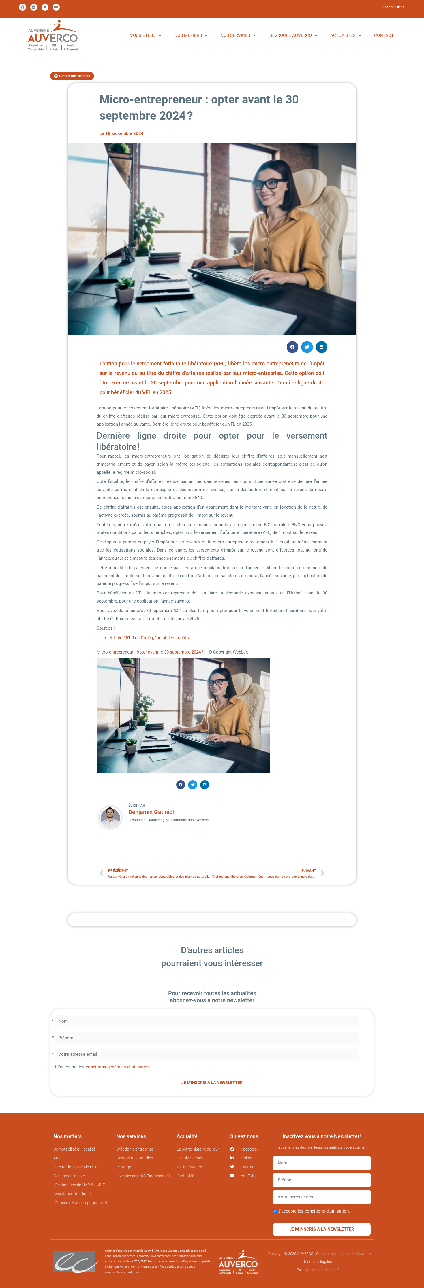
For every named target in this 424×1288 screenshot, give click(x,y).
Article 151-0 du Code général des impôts (150, 637)
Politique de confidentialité (318, 1270)
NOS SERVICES (235, 35)
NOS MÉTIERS (188, 35)
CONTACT (384, 35)
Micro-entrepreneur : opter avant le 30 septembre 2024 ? (150, 652)
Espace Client (393, 7)
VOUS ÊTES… (143, 35)
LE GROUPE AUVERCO (290, 35)
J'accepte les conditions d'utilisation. (314, 1211)
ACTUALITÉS (343, 35)
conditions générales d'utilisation (118, 1067)
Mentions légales (318, 1261)
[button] (293, 347)
